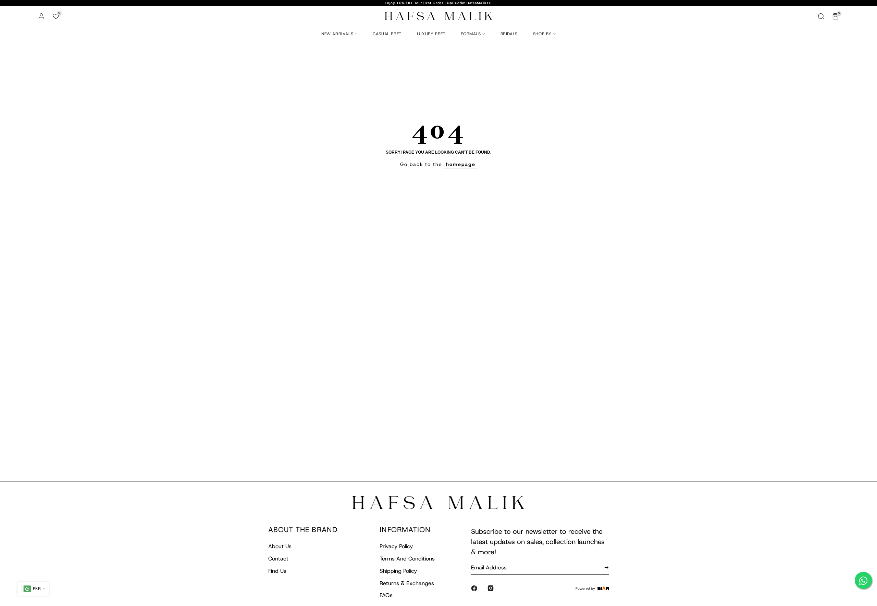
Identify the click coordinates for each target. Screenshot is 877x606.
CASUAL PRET (387, 34)
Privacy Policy (396, 546)
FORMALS (471, 34)
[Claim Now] (605, 567)
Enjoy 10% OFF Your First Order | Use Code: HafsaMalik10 (438, 3)
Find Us (277, 571)
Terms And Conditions (407, 558)
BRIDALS (509, 34)
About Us (280, 546)
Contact (278, 558)
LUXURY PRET (431, 34)
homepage (460, 164)
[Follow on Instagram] (490, 588)
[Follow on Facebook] (474, 588)
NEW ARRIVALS (337, 34)
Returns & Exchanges (407, 583)
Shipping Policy (398, 571)
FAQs (386, 595)
